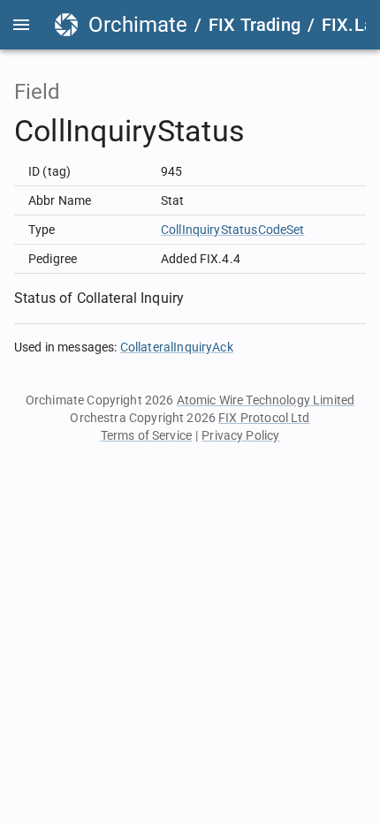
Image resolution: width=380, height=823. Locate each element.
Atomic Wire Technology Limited (266, 400)
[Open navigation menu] (21, 24)
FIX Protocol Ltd (263, 418)
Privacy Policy (240, 435)
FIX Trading (254, 24)
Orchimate (137, 24)
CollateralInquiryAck (176, 347)
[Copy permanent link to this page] (265, 131)
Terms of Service (146, 435)
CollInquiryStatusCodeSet (233, 230)
